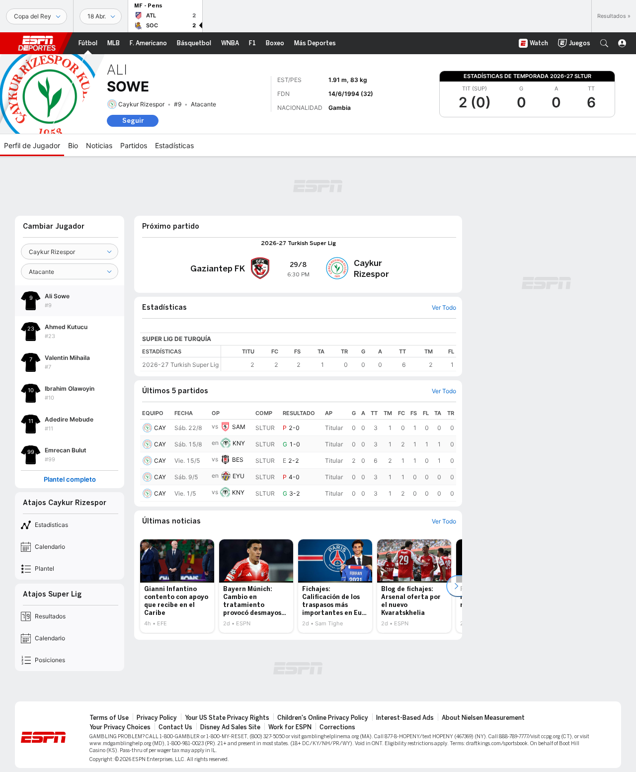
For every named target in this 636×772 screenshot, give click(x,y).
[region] (338, 358)
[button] (604, 43)
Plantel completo (70, 479)
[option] (177, 586)
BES (237, 459)
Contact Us (175, 727)
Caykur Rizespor (141, 104)
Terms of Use (109, 717)
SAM (238, 426)
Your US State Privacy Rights (227, 717)
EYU (238, 476)
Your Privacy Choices (120, 727)
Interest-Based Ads (405, 717)
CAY (160, 427)
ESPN (37, 43)
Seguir (133, 120)
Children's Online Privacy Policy (322, 717)
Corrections (337, 727)
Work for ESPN (290, 727)
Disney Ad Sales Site (230, 727)
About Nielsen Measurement (483, 717)
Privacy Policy (157, 717)
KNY (239, 443)
